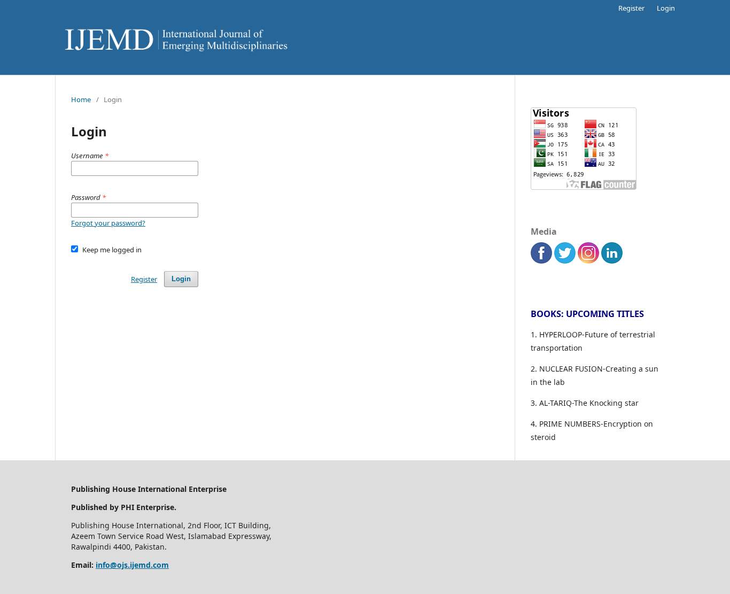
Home (81, 99)
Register (631, 8)
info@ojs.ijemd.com (132, 565)
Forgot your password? (108, 223)
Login (666, 8)
